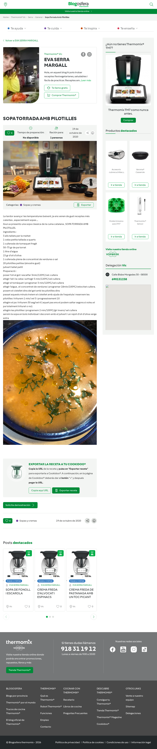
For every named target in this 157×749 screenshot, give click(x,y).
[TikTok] (144, 649)
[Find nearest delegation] (5, 4)
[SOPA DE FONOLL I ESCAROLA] (18, 566)
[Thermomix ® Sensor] (140, 205)
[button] (151, 4)
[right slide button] (94, 617)
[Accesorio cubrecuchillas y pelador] (116, 154)
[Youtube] (123, 649)
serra (30, 17)
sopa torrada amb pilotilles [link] (57, 17)
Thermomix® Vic (18, 17)
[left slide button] (6, 617)
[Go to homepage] (78, 4)
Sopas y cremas (14, 581)
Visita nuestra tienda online (77, 11)
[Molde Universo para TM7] (116, 205)
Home (6, 17)
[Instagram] (133, 649)
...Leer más (85, 80)
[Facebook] (112, 649)
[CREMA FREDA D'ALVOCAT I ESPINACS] (50, 566)
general (38, 17)
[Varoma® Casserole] (140, 154)
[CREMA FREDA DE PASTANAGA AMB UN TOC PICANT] (82, 566)
